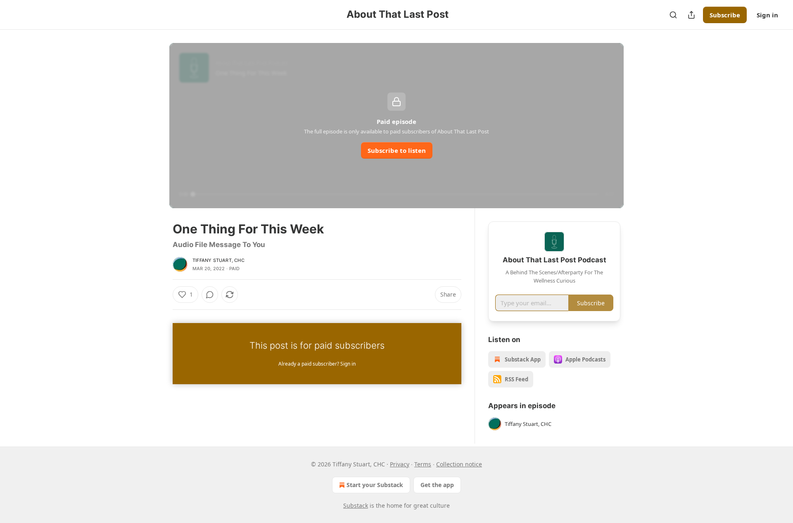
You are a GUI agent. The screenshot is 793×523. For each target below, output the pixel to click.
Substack (355, 505)
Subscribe (725, 15)
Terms (422, 464)
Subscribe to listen (397, 150)
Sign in (767, 15)
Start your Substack (375, 485)
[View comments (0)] (210, 294)
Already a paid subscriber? (317, 363)
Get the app (437, 485)
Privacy (399, 464)
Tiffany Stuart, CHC (218, 260)
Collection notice (459, 464)
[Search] (673, 15)
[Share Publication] (691, 15)
